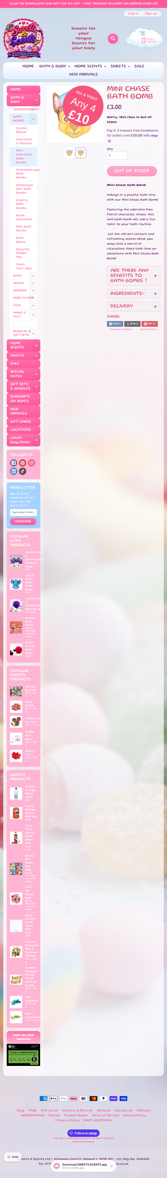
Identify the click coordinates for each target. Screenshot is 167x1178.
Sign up (151, 13)
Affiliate (143, 1110)
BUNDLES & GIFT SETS (25, 333)
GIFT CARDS (20, 421)
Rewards (103, 1110)
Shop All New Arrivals (23, 1037)
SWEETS (121, 68)
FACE (25, 306)
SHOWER (25, 292)
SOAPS (25, 284)
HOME (28, 66)
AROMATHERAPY (25, 111)
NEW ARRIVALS (83, 74)
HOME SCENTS (91, 68)
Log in (133, 13)
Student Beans (76, 1115)
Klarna (54, 1115)
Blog (20, 1110)
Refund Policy (134, 1115)
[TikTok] (22, 471)
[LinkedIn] (13, 471)
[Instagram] (31, 463)
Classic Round (21, 130)
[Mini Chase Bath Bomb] (69, 153)
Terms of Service (105, 1115)
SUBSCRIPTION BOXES (20, 399)
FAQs (33, 1110)
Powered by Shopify (83, 1142)
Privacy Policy (67, 1120)
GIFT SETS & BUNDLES (25, 387)
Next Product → (150, 329)
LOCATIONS (20, 429)
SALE (139, 66)
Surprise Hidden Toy (23, 253)
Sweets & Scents (82, 1138)
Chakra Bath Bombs (22, 204)
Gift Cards (49, 1110)
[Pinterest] (22, 463)
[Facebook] (13, 463)
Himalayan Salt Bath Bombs (24, 189)
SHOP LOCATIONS (97, 1120)
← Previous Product (119, 329)
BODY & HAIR (25, 299)
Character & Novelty (24, 141)
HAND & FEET (25, 315)
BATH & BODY (55, 68)
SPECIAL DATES (25, 374)
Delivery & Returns (77, 1110)
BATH (25, 277)
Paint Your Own (24, 266)
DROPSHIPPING (33, 1115)
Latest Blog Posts (25, 440)
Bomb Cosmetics (24, 217)
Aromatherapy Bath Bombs (26, 174)
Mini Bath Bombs (23, 228)
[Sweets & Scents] (23, 38)
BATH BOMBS (25, 119)
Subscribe (23, 521)
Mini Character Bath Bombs (24, 156)
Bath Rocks (20, 240)
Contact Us (123, 1110)
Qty (110, 149)
